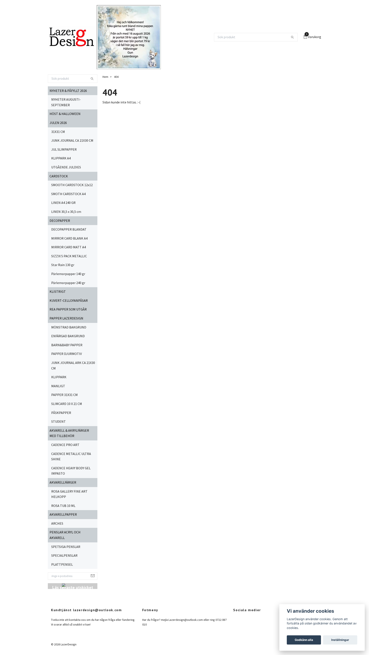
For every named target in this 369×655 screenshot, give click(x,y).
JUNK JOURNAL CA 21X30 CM (72, 140)
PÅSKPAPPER (61, 413)
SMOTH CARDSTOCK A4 (68, 194)
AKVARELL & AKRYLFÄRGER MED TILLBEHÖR (69, 433)
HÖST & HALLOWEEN (65, 114)
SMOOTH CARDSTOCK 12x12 (72, 185)
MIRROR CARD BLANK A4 (69, 238)
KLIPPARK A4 (61, 158)
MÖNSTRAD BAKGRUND (68, 327)
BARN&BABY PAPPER (66, 345)
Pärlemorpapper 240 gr (68, 283)
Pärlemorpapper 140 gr (68, 274)
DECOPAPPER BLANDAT (68, 229)
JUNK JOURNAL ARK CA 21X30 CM (73, 365)
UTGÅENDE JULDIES (66, 167)
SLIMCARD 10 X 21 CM (66, 404)
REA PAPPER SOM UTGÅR (68, 309)
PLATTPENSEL (62, 564)
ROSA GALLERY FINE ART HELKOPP (69, 494)
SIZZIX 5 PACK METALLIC (69, 256)
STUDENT (58, 421)
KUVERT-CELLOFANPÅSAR (69, 300)
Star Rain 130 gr (62, 265)
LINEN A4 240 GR (63, 202)
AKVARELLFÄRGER (63, 482)
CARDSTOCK (59, 176)
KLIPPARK (58, 377)
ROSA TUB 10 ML (63, 505)
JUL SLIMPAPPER (64, 149)
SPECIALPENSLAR (64, 555)
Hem (105, 77)
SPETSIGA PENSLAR (65, 547)
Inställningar (340, 640)
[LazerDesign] (71, 37)
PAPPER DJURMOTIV (66, 354)
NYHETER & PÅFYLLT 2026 (68, 90)
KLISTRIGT (58, 291)
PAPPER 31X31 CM (64, 395)
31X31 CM (58, 132)
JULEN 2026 (58, 123)
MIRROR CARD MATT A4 (68, 247)
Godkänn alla (304, 640)
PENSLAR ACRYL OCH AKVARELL (65, 535)
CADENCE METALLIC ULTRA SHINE (71, 456)
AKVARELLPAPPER (63, 514)
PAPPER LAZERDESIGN (66, 318)
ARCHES (57, 523)
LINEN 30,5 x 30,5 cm (66, 211)
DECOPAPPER (60, 220)
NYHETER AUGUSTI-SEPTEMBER (66, 102)
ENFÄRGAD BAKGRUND (68, 336)
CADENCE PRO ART (65, 445)
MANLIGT (58, 386)
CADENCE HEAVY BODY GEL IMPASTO (71, 471)
